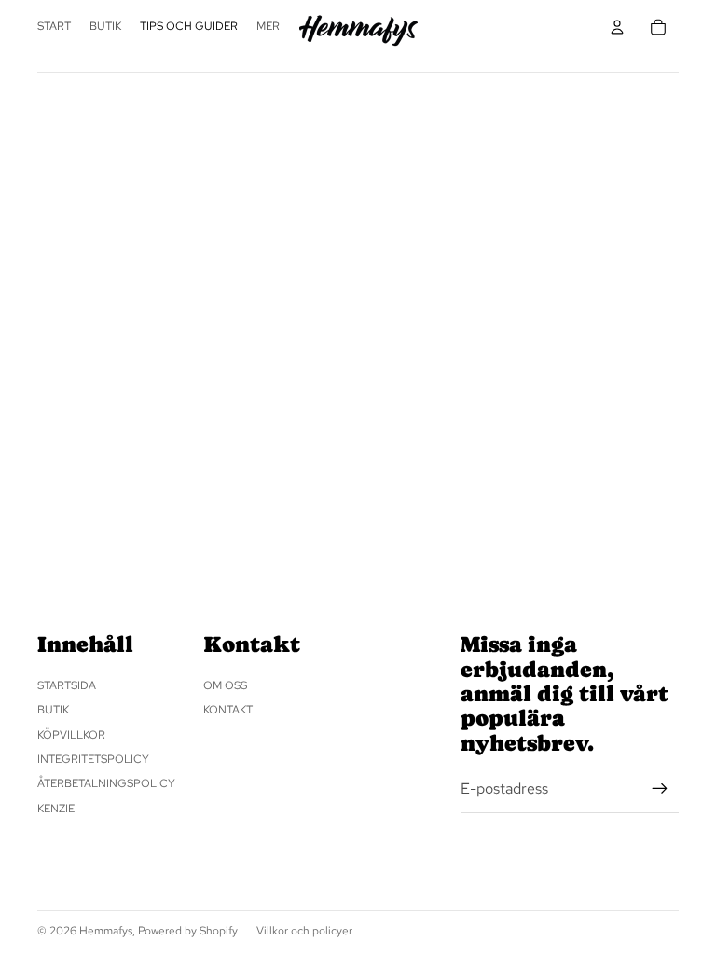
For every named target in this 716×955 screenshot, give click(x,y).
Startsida (66, 685)
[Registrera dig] (660, 789)
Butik (53, 709)
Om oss (225, 685)
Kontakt (228, 709)
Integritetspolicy (93, 759)
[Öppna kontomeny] (617, 27)
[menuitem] (268, 27)
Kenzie (56, 808)
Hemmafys (105, 930)
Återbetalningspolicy (106, 783)
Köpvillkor (71, 734)
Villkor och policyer (304, 930)
